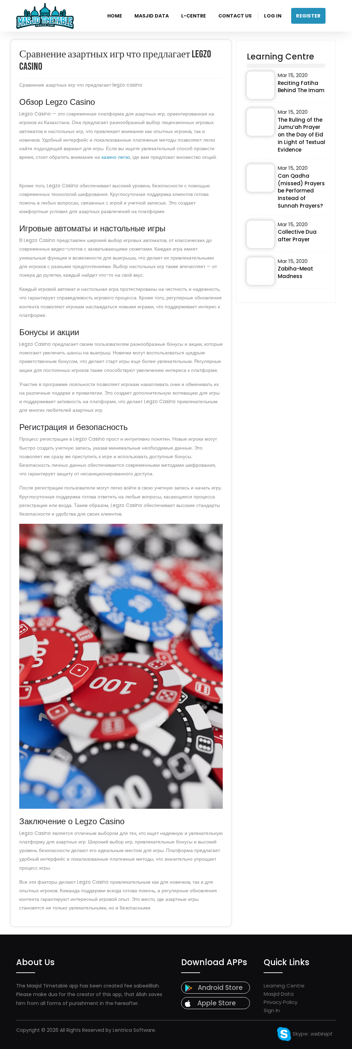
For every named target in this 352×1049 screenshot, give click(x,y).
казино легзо (115, 157)
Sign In (272, 1010)
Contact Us (235, 15)
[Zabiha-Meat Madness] (260, 271)
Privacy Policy (280, 1002)
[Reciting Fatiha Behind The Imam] (260, 85)
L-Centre (193, 15)
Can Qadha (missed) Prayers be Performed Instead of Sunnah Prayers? (301, 190)
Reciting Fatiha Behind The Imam (301, 86)
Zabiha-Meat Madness (295, 272)
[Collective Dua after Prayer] (260, 234)
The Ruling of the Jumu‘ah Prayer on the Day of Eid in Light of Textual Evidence (301, 134)
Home (114, 15)
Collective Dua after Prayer (297, 235)
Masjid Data (151, 15)
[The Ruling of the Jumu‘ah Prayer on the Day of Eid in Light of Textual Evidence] (260, 122)
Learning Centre (284, 985)
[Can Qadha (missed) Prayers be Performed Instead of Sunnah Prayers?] (260, 178)
